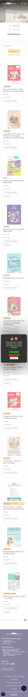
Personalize (14, 358)
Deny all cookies (14, 355)
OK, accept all (14, 352)
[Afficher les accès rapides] (24, 688)
